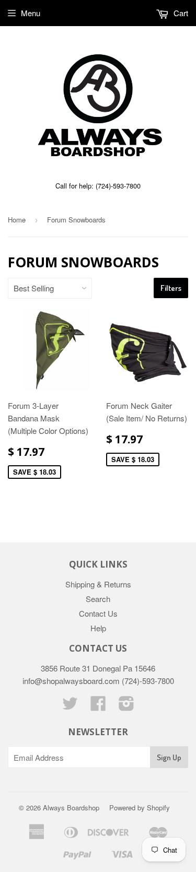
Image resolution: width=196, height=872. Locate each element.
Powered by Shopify (139, 807)
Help (98, 627)
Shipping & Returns (98, 584)
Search (98, 598)
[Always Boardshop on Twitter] (70, 706)
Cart (179, 12)
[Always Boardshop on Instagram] (126, 706)
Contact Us (98, 613)
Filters (170, 288)
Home (17, 220)
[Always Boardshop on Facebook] (98, 706)
